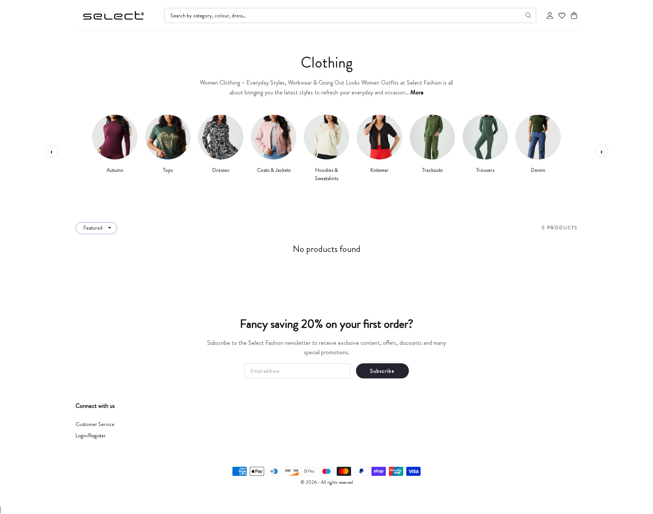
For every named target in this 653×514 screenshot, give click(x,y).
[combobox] (350, 15)
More (417, 92)
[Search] (528, 15)
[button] (574, 15)
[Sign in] (549, 15)
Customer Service (95, 424)
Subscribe (382, 371)
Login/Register (91, 435)
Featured (93, 228)
